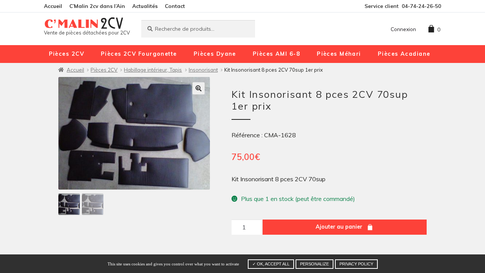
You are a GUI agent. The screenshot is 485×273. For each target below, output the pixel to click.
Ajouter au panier (339, 226)
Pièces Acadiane (404, 53)
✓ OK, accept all (270, 264)
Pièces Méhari (339, 53)
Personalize (314, 264)
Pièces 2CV (66, 53)
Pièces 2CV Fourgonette (139, 53)
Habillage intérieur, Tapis (153, 70)
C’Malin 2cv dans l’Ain (97, 6)
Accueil (53, 6)
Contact (175, 6)
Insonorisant (203, 70)
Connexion (403, 29)
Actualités (145, 6)
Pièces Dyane (215, 53)
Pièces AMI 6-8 (276, 53)
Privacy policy (356, 264)
